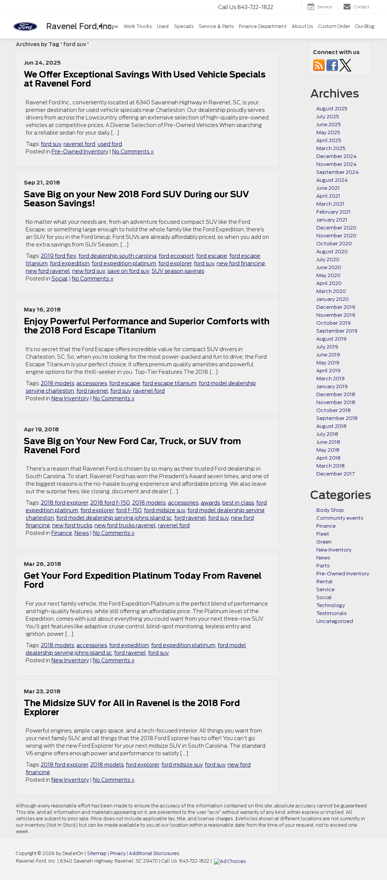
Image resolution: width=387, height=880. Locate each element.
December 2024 (336, 156)
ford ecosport (176, 256)
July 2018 (327, 434)
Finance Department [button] (262, 26)
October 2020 (334, 243)
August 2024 (332, 180)
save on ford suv (128, 271)
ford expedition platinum (124, 263)
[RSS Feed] (319, 65)
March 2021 (330, 204)
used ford (110, 144)
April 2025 (328, 140)
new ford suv (88, 271)
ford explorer (175, 263)
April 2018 (328, 458)
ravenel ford (79, 144)
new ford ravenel (48, 271)
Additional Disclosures (154, 853)
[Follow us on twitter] (345, 65)
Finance (61, 533)
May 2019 (327, 363)
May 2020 (328, 275)
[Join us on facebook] (332, 65)
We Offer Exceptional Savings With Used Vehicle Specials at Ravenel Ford (145, 79)
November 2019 (335, 315)
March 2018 (330, 466)
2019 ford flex (58, 256)
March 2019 (330, 378)
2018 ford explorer (64, 503)
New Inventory (70, 398)
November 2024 (336, 164)
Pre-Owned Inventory (79, 152)
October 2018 (333, 410)
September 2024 (337, 172)
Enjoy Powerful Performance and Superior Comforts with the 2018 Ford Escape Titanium (146, 325)
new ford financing (241, 263)
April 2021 (328, 196)
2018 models (57, 383)
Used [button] (163, 26)
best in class (238, 503)
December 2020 (336, 228)
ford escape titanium (169, 383)
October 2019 (333, 323)
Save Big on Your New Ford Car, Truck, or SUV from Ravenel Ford (132, 445)
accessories (91, 383)
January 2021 (331, 220)
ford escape (211, 256)
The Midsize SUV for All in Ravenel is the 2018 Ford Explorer (132, 707)
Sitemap (97, 853)
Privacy (117, 853)
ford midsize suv (164, 510)
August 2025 (331, 109)
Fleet (322, 534)
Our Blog (364, 26)
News (81, 533)
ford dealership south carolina (117, 256)
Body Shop (330, 510)
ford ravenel (92, 391)
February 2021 (333, 212)
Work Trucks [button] (138, 26)
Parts (323, 566)
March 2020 (331, 291)
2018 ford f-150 (110, 503)
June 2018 (328, 442)
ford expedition (70, 263)
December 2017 (335, 474)
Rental (324, 581)
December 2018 (335, 394)
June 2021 (328, 188)
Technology (330, 605)
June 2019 (328, 355)
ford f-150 (129, 510)
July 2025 (327, 116)
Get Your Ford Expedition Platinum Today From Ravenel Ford (143, 580)
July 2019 (327, 347)
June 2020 (328, 267)
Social (59, 279)
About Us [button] (302, 26)
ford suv (51, 144)
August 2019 (331, 339)
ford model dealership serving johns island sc (114, 518)
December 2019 (335, 307)
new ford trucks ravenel (125, 525)
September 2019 (337, 331)
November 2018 (335, 402)
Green (323, 542)
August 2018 (331, 426)
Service (325, 589)
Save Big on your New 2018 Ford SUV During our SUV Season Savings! (136, 198)
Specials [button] (184, 26)
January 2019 (332, 386)
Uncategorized (334, 621)
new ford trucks (72, 525)
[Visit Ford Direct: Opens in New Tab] (231, 861)
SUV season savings (178, 271)
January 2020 (332, 299)
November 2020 (336, 236)
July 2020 (327, 259)
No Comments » (133, 152)
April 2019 (328, 370)
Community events (339, 518)
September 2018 (337, 418)
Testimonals (331, 613)
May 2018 (327, 450)
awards (210, 503)
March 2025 (330, 148)
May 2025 (328, 132)
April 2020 (329, 283)
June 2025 (328, 124)
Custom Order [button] (334, 26)
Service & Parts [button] (216, 26)
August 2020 (332, 251)
